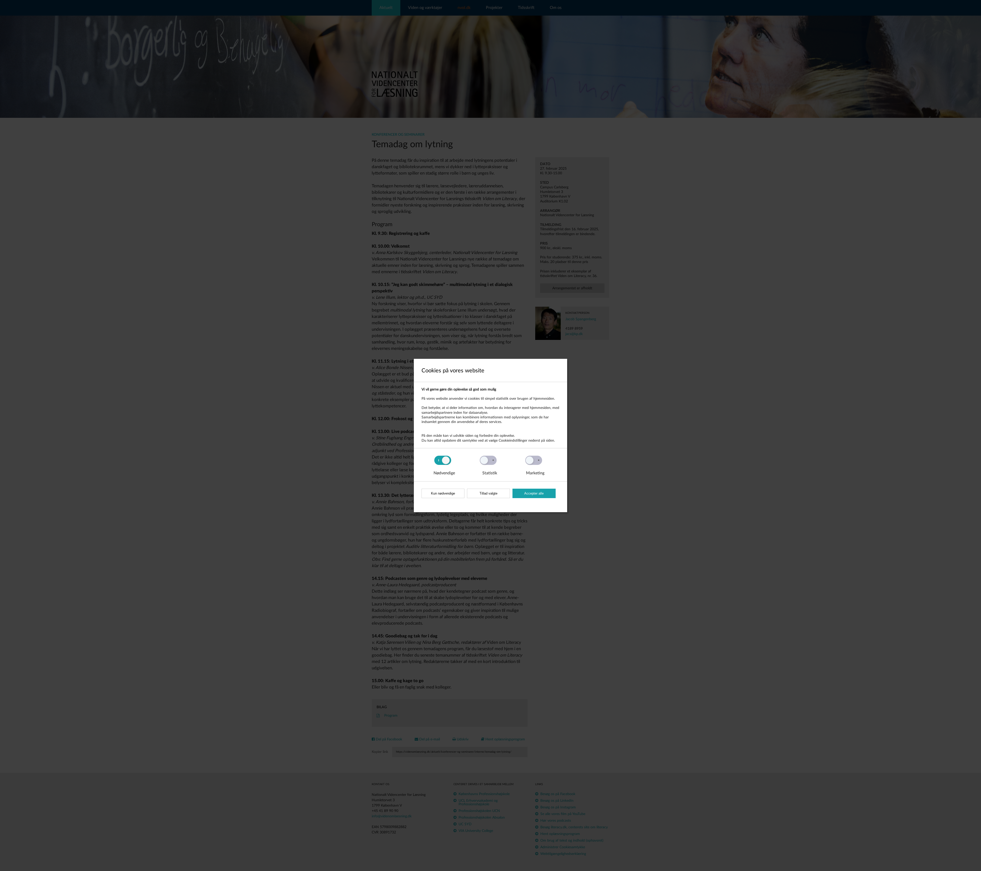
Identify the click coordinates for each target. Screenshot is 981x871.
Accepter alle (534, 493)
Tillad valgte (488, 493)
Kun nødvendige (443, 493)
